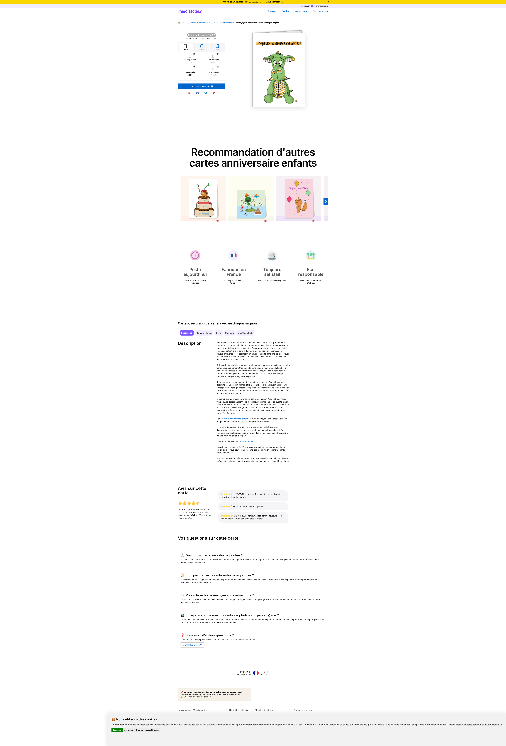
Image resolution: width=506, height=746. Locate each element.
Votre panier (301, 11)
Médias (244, 710)
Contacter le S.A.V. (192, 645)
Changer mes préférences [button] (147, 730)
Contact (286, 11)
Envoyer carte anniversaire (200, 23)
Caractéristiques (204, 333)
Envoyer (272, 11)
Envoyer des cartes (303, 710)
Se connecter (320, 11)
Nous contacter (185, 710)
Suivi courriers (201, 710)
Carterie (185, 23)
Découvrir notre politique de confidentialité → (479, 724)
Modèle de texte (245, 333)
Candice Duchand (247, 441)
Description (186, 333)
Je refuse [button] (128, 730)
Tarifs (218, 333)
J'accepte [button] (117, 730)
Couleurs (229, 333)
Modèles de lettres (264, 710)
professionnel (322, 6)
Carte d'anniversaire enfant (223, 23)
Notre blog (234, 710)
